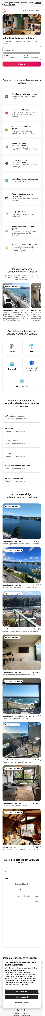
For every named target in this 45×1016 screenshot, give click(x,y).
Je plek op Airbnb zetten (30, 11)
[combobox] (21, 50)
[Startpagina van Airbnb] (4, 11)
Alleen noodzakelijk (21, 997)
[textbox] (12, 57)
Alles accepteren (22, 992)
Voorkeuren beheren (22, 1002)
